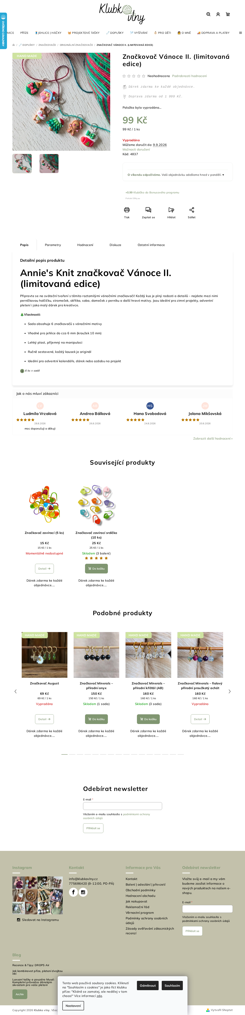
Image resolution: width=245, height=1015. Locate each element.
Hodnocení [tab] (85, 245)
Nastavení (73, 1006)
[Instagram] (83, 892)
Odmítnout (148, 985)
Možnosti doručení (136, 149)
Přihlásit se (93, 828)
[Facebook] (73, 892)
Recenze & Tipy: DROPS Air (30, 965)
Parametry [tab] (53, 245)
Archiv (20, 994)
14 (173, 754)
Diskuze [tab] (115, 245)
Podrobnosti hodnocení (189, 76)
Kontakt (132, 879)
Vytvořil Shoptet (222, 1010)
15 (181, 754)
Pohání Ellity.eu (133, 198)
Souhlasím (172, 985)
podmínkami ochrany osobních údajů (206, 921)
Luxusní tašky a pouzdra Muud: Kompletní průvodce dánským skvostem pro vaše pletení (33, 982)
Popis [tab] (24, 245)
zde (99, 996)
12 (157, 754)
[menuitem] (8, 32)
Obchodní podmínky (141, 890)
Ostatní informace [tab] (151, 245)
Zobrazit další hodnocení (212, 438)
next (230, 691)
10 (142, 754)
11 (150, 754)
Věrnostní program (140, 913)
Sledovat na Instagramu (40, 920)
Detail (42, 568)
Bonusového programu (164, 192)
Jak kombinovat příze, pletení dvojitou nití (37, 972)
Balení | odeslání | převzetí (146, 884)
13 (165, 754)
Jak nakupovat (136, 901)
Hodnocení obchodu (141, 896)
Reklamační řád (138, 907)
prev (15, 691)
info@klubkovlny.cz (83, 879)
